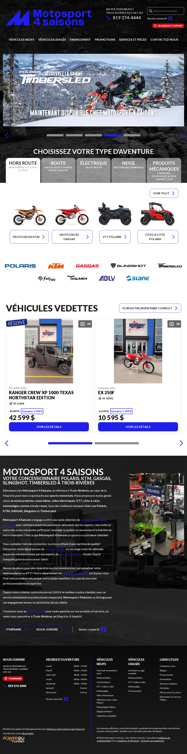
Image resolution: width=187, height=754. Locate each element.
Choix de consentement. (152, 740)
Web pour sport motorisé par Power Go (66, 729)
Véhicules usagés (52, 39)
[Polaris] (20, 265)
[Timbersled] (170, 265)
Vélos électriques (105, 695)
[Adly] (107, 278)
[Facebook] (170, 18)
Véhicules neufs (21, 39)
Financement (80, 39)
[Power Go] (44, 739)
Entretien (164, 688)
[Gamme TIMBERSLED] (93, 90)
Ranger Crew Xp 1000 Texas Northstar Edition (41, 395)
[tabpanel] (66, 679)
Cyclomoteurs (104, 682)
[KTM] (56, 265)
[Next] (180, 135)
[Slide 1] (55, 135)
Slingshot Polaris (105, 711)
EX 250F (106, 392)
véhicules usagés (55, 549)
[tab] (23, 170)
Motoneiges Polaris (106, 707)
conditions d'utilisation (128, 740)
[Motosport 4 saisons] (48, 17)
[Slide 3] (93, 135)
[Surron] (46, 278)
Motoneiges (102, 691)
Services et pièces (132, 39)
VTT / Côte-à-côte (105, 686)
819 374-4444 (127, 17)
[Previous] (6, 135)
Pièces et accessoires (170, 692)
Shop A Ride (27, 733)
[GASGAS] (87, 265)
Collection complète (106, 715)
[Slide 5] (132, 135)
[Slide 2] (74, 135)
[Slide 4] (112, 135)
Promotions (105, 39)
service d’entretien (70, 554)
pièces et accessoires (75, 573)
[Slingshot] (128, 265)
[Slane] (137, 278)
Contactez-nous (164, 39)
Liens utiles (169, 659)
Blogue (163, 670)
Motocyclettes (104, 677)
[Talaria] (77, 278)
